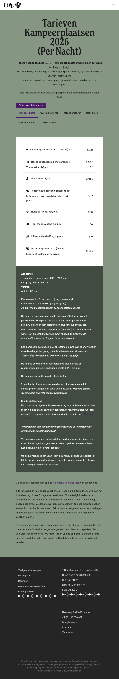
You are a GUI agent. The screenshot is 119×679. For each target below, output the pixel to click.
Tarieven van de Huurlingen (31, 105)
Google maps (69, 622)
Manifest (23, 580)
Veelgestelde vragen (29, 570)
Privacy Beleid (26, 591)
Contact (66, 627)
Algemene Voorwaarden (66, 482)
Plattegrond (24, 575)
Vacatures (67, 632)
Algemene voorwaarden (31, 586)
